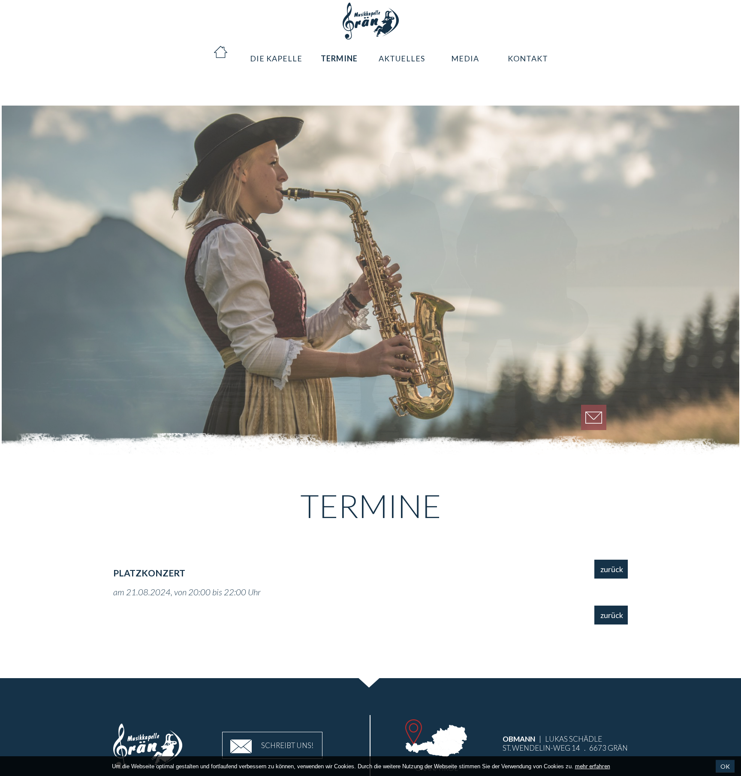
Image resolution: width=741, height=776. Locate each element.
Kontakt (528, 52)
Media (465, 52)
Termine (339, 52)
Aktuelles (402, 52)
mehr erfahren (592, 766)
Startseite (212, 52)
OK (725, 766)
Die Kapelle (276, 52)
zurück (611, 569)
